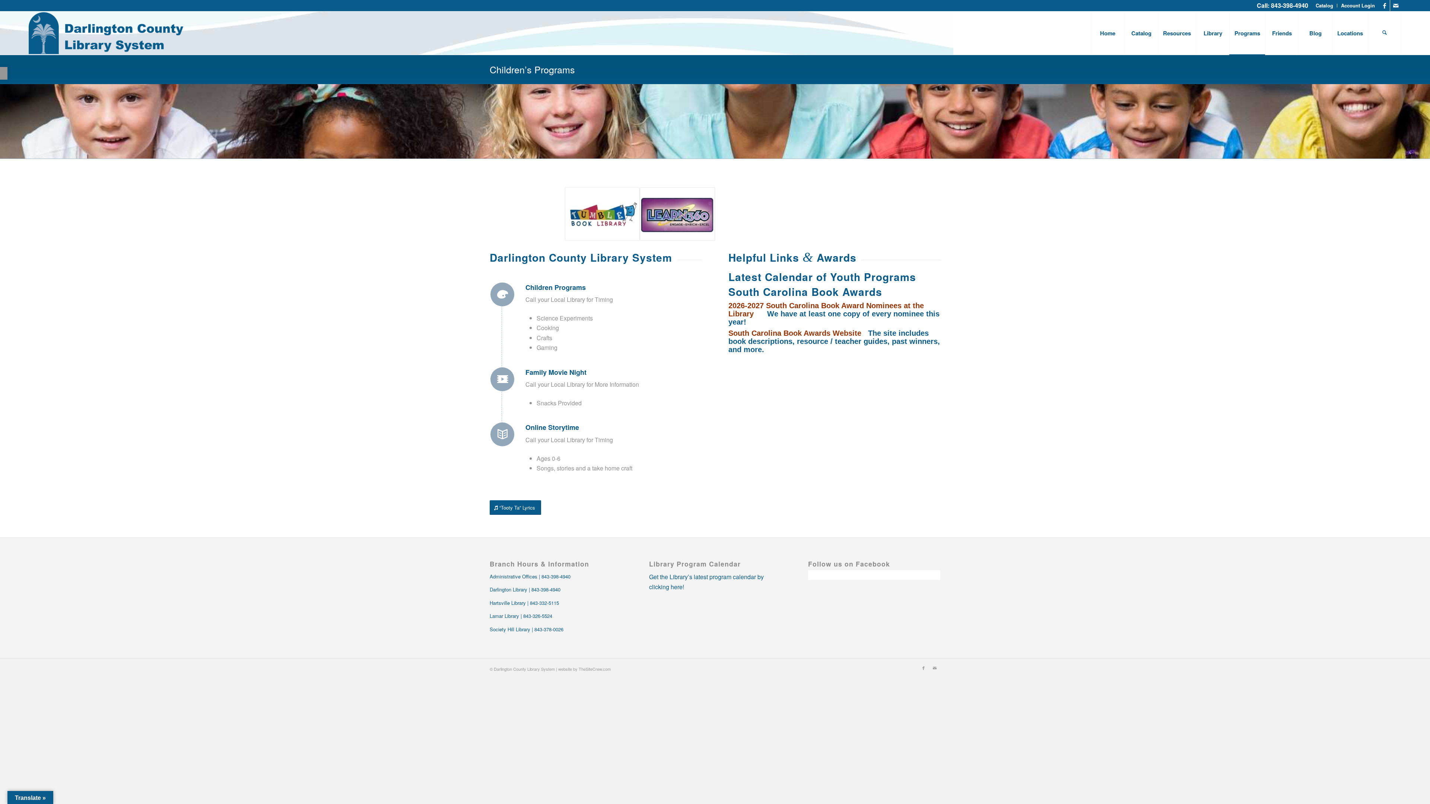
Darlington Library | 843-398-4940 (525, 589)
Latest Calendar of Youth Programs (822, 276)
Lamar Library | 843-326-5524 (521, 615)
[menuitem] (1324, 5)
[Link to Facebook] (1384, 5)
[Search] (1384, 33)
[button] (3, 73)
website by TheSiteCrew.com (584, 669)
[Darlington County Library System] (106, 33)
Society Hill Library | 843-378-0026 (526, 629)
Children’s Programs (532, 69)
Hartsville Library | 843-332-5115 (524, 602)
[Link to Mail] (1395, 5)
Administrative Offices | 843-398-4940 (530, 576)
